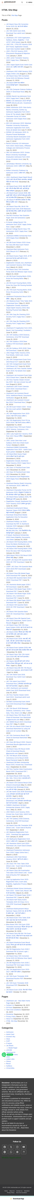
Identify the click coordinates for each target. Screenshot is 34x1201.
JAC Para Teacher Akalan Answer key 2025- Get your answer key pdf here (18, 382)
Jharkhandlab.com (15, 1187)
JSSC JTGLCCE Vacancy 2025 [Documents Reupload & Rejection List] (18, 53)
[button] (22, 2)
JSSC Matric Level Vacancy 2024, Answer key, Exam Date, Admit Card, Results (19, 814)
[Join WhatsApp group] (4, 1054)
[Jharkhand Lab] (8, 2)
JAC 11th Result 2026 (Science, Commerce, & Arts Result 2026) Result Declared (17, 758)
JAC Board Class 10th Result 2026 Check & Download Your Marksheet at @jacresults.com (18, 717)
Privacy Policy (11, 1016)
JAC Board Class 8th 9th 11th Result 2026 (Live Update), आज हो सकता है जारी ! (19, 670)
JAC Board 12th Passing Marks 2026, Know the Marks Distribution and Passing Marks (19, 544)
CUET (8, 1041)
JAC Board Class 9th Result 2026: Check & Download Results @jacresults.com (18, 751)
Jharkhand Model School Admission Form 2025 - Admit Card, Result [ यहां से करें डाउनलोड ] (19, 891)
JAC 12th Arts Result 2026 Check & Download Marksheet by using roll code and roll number (18, 729)
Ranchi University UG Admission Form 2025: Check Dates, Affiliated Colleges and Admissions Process (18, 146)
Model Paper (12, 1048)
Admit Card (10, 1034)
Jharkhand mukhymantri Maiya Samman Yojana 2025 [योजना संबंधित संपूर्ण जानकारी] (18, 510)
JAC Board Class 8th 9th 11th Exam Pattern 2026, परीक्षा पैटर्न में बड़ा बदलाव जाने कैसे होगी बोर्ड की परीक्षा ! (19, 936)
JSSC (8, 1057)
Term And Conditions (13, 1010)
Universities (10, 1068)
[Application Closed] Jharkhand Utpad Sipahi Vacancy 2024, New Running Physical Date (18, 308)
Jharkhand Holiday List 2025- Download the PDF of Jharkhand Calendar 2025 (17, 524)
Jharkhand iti (10, 1052)
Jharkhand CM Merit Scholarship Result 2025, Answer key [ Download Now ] (19, 765)
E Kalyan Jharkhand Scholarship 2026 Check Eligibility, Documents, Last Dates (18, 537)
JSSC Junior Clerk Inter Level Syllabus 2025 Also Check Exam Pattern (17, 443)
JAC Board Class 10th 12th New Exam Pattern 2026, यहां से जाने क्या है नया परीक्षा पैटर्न (19, 627)
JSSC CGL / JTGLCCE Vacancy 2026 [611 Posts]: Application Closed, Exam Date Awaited (19, 47)
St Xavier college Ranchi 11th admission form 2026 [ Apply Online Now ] (18, 224)
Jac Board (9, 1045)
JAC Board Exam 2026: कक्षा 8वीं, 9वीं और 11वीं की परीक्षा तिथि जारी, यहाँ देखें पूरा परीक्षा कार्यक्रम (18, 188)
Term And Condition (21, 1192)
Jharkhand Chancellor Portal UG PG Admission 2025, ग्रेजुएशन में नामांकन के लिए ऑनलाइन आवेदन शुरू (18, 492)
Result (8, 1063)
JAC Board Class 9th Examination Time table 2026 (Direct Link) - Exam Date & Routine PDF (19, 873)
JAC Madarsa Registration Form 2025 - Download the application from (17, 834)
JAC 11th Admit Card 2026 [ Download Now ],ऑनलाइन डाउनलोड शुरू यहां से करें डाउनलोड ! (18, 684)
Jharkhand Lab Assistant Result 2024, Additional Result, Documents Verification (18, 395)
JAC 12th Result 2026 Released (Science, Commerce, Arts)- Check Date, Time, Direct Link (18, 711)
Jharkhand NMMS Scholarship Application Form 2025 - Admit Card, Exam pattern (19, 449)
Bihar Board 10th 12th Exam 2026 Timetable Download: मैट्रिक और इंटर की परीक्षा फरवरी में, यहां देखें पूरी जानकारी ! (19, 927)
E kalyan (9, 1043)
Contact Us (10, 1005)
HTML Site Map (11, 1021)
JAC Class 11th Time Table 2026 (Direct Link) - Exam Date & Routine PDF (18, 866)
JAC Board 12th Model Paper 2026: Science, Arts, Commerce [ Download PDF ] (18, 596)
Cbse (8, 1039)
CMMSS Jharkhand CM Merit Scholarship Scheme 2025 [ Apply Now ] (18, 807)
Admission (10, 1032)
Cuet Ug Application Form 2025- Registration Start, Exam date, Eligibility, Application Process (17, 882)
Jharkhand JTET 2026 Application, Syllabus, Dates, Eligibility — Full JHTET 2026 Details (18, 40)
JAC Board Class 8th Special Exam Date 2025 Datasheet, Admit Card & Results (18, 620)
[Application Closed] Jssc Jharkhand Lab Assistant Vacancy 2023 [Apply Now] (19, 265)
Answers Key (10, 1036)
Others (8, 1061)
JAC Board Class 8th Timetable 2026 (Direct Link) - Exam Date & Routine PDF (19, 828)
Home (6, 1191)
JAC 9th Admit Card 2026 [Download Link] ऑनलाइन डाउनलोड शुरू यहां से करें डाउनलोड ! (18, 801)
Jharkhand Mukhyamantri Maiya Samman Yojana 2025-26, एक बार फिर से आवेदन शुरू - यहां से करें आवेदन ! (18, 911)
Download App (17, 1199)
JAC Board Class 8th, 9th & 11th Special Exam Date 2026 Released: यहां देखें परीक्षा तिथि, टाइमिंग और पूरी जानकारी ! (19, 209)
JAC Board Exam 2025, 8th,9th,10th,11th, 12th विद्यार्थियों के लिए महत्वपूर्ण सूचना (18, 530)
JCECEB (9, 1050)
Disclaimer (9, 1014)
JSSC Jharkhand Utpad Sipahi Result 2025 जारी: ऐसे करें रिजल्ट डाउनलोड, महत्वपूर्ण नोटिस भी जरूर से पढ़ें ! (19, 179)
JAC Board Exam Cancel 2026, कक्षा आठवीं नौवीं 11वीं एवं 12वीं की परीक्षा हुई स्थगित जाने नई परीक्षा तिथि (18, 195)
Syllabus (9, 1066)
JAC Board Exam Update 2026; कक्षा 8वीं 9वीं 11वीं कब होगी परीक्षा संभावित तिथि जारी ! (19, 650)
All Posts (9, 1007)
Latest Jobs (10, 1059)
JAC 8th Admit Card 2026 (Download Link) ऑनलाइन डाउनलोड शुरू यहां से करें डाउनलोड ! (19, 794)
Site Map (14, 15)
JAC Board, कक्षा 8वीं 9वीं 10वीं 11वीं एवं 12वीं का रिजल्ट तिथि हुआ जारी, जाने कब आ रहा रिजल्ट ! (19, 663)
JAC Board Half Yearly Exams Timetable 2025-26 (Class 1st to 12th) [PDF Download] (17, 902)
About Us (9, 1019)
